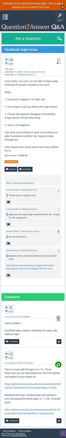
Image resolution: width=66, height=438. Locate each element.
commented (10, 190)
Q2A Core (27, 72)
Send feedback (9, 431)
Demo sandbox (25, 431)
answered (8, 317)
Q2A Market (20, 434)
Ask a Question (28, 38)
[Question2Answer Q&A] (33, 26)
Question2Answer (19, 435)
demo (16, 7)
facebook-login (11, 162)
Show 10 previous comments (20, 183)
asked (7, 72)
